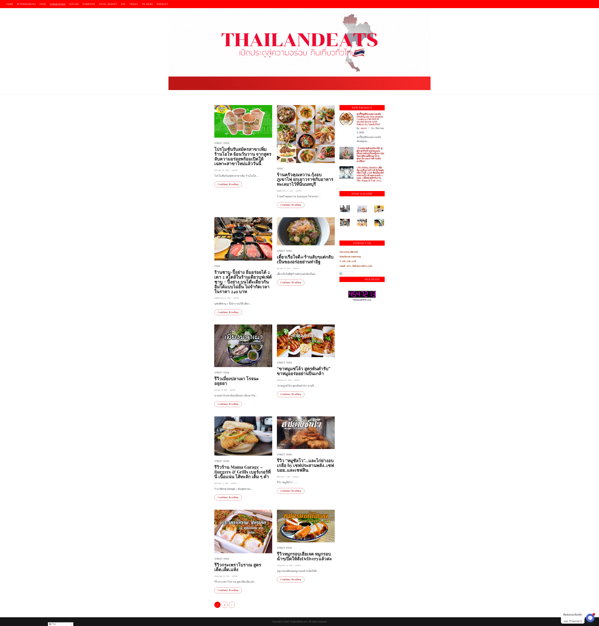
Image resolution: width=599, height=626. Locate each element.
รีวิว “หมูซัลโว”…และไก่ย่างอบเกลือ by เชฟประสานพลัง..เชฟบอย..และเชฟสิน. (305, 465)
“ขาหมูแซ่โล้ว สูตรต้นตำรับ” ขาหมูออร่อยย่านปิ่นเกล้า (303, 371)
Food (43, 4)
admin (234, 170)
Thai (53, 624)
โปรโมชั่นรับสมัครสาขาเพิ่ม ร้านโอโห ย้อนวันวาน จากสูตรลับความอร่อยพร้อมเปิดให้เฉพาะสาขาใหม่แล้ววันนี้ (242, 156)
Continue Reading (228, 184)
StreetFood (58, 4)
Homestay (89, 4)
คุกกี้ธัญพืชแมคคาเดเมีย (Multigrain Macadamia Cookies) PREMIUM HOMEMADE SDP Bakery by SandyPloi (370, 119)
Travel (133, 4)
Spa (123, 4)
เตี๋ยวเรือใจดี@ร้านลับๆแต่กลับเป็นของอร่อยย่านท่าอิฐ (305, 259)
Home (9, 4)
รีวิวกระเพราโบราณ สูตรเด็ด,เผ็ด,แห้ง (237, 567)
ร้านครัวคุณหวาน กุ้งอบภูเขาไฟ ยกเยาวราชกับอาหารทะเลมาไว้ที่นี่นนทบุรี (305, 179)
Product (162, 4)
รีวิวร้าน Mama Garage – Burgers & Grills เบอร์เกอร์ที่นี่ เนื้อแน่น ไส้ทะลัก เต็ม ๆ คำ (242, 471)
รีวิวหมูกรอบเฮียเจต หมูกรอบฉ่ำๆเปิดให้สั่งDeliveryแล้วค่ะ (304, 556)
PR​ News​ (147, 4)
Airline (74, 4)
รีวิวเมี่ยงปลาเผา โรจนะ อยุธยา (236, 381)
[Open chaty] (590, 618)
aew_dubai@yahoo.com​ (359, 265)
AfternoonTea (26, 4)
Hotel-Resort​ (108, 4)
